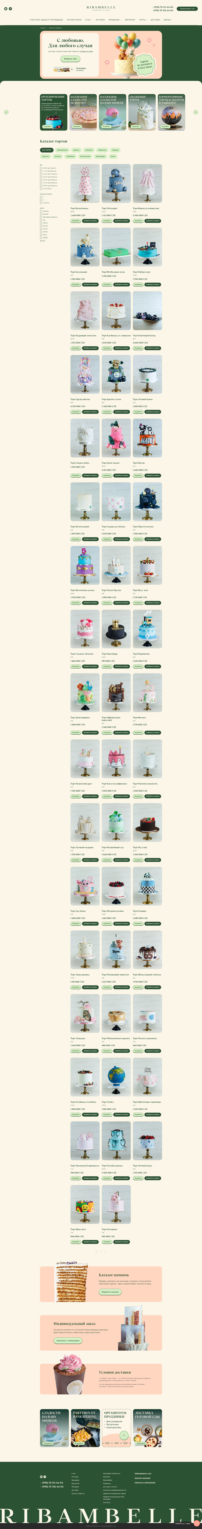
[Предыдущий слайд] (6, 112)
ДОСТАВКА (155, 20)
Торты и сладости (55, 28)
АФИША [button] (167, 20)
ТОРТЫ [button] (142, 20)
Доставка (75, 1490)
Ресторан (75, 1477)
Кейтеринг (75, 1487)
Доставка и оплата (110, 1487)
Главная (43, 28)
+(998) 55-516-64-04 (162, 10)
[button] (187, 9)
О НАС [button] (88, 20)
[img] (56, 69)
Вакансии (106, 1477)
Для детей (75, 1483)
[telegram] (10, 10)
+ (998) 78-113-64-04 (51, 1482)
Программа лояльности (111, 1473)
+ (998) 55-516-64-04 (51, 1486)
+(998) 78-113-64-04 (163, 7)
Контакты (106, 1502)
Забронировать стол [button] (143, 1473)
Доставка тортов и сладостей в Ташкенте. (70, 51)
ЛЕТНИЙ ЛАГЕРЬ (74, 20)
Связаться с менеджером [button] (145, 1483)
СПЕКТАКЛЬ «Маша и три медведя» (46, 20)
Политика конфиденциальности (114, 1490)
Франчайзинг (107, 1480)
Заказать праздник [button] (142, 1478)
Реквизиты (107, 1483)
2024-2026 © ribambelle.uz (101, 1526)
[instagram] (5, 10)
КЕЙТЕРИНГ (130, 20)
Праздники (75, 1480)
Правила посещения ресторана (114, 1493)
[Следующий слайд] (196, 112)
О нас (74, 1473)
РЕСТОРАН (100, 20)
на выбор (81, 69)
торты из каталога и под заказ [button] (144, 64)
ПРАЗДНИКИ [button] (114, 20)
